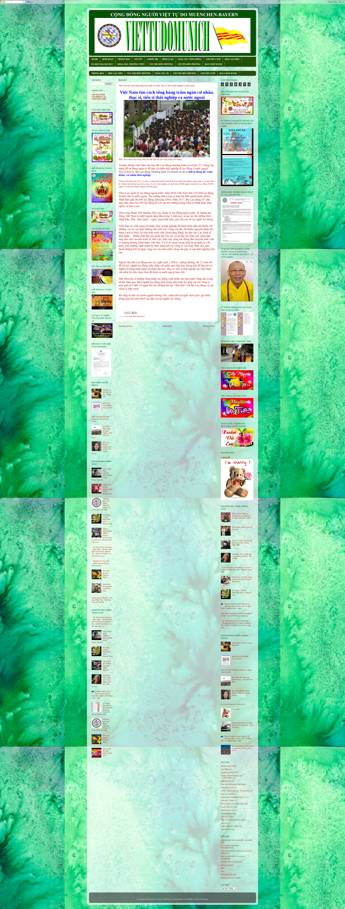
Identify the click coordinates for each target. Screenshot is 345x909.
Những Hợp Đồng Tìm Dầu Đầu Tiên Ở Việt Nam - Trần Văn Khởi (242, 725)
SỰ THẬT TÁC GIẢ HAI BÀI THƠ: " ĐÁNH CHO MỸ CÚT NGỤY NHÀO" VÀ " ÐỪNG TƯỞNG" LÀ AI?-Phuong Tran (102, 551)
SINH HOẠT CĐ (227, 810)
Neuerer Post (125, 326)
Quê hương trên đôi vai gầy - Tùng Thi (107, 393)
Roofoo (189, 899)
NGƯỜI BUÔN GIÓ (228, 874)
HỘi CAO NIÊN (227, 794)
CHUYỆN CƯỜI (213, 59)
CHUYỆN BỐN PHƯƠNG (189, 64)
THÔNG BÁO (98, 73)
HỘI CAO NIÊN (232, 59)
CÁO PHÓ (225, 769)
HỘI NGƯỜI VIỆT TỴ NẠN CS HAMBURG (233, 857)
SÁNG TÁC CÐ (162, 73)
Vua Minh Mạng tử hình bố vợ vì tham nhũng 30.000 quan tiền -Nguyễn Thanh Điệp (236, 569)
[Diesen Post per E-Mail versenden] (125, 312)
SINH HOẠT (107, 59)
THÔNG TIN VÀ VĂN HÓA (231, 862)
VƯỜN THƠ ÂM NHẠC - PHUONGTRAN (230, 846)
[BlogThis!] (128, 312)
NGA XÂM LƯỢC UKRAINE (232, 803)
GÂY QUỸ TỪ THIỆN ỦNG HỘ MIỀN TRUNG (107, 665)
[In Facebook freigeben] (133, 312)
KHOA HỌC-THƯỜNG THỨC (131, 64)
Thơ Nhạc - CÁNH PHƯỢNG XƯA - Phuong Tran (107, 519)
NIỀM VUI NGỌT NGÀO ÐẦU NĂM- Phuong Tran (107, 489)
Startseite (167, 326)
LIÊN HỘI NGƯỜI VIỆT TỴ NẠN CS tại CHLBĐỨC (236, 852)
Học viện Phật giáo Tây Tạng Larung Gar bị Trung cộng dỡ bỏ (242, 748)
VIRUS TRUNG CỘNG (230, 826)
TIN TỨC (138, 59)
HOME (95, 59)
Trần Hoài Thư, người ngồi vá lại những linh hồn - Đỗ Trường (242, 556)
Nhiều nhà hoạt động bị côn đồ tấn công (107, 587)
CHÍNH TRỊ (152, 59)
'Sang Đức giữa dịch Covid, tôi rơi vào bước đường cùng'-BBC (242, 542)
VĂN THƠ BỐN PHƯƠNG (161, 64)
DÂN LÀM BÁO (227, 865)
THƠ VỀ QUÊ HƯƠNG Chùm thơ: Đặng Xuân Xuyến (101, 419)
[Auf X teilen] (130, 312)
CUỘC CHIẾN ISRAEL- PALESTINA (235, 791)
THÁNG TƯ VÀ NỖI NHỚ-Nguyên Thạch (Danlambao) (100, 563)
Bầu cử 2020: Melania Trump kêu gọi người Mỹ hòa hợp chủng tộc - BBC (241, 515)
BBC (223, 868)
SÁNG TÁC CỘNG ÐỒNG (190, 59)
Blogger (205, 899)
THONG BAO (124, 59)
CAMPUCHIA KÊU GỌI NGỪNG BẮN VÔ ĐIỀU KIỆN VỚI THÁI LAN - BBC (102, 694)
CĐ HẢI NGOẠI (227, 772)
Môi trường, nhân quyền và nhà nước (242, 528)
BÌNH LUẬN (168, 59)
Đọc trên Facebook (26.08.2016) (233, 704)
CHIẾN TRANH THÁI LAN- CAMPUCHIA (232, 776)
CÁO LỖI (225, 457)
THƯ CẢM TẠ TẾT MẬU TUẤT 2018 (107, 752)
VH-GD (224, 823)
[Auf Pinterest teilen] (135, 312)
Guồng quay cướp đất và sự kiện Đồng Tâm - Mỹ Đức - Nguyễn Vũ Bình (102, 599)
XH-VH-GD (225, 829)
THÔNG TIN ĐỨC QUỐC (231, 878)
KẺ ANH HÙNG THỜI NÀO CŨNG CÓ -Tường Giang (241, 693)
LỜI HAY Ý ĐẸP (227, 800)
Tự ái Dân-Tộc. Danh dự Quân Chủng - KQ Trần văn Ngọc (242, 679)
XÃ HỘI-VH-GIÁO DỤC (102, 64)
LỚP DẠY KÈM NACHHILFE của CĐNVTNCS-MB (99, 97)
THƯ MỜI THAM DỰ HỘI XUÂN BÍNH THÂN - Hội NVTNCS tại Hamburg (236, 614)
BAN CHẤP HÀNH (213, 64)
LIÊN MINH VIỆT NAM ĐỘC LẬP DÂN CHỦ (236, 841)
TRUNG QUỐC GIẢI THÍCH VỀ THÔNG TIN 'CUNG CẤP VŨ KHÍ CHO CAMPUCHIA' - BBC (236, 606)
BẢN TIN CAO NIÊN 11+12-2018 (107, 405)
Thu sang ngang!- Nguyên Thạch (106, 573)
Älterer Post (209, 326)
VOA (223, 871)
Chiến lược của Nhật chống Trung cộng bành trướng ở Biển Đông (242, 579)
